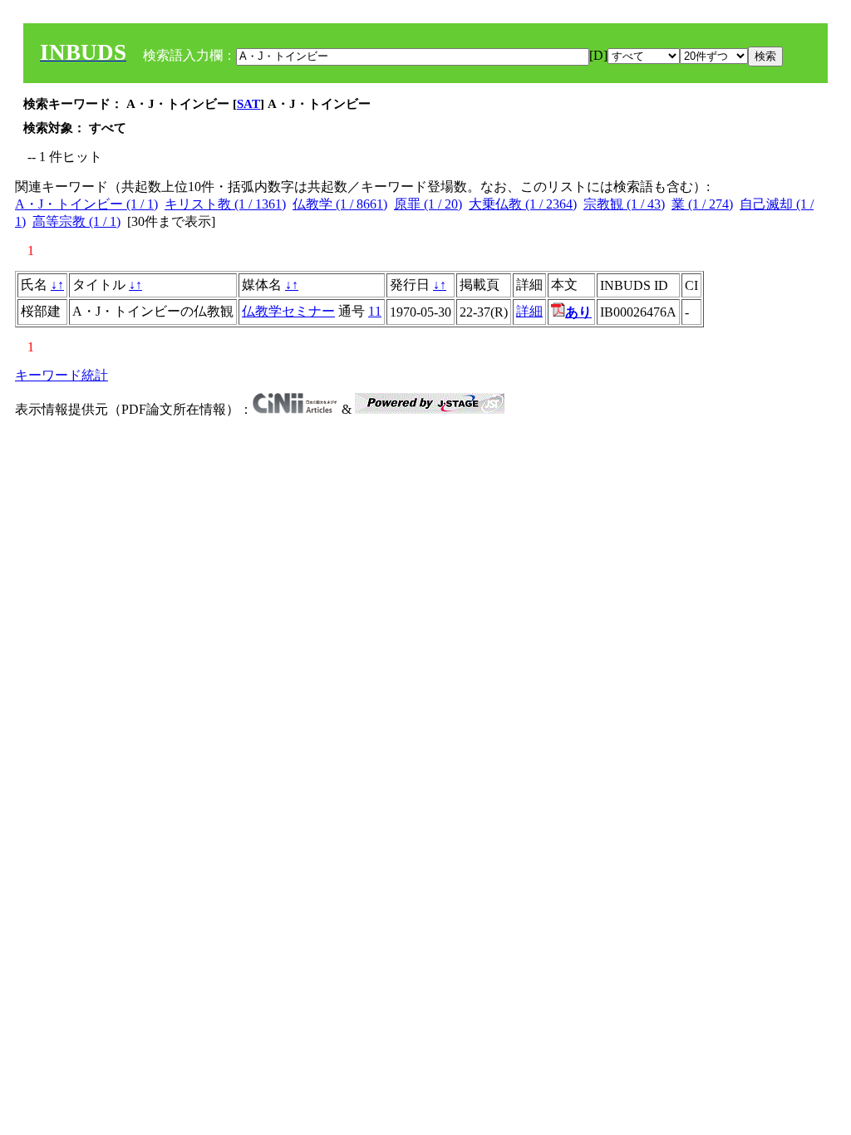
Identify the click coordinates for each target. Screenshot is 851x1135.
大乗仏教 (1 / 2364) (523, 204)
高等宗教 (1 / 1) (76, 221)
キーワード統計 (61, 375)
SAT (248, 104)
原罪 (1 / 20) (428, 204)
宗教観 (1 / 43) (624, 204)
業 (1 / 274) (702, 204)
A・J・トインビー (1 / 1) (86, 204)
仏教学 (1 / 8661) (340, 204)
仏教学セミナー (288, 311)
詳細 (529, 311)
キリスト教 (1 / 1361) (225, 204)
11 (374, 311)
